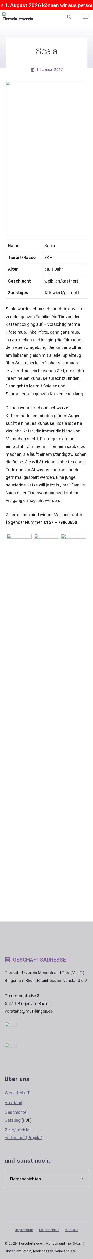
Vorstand (13, 1102)
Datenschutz (49, 1230)
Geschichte (15, 1112)
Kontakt (71, 1230)
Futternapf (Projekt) (23, 1137)
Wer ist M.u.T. (18, 1092)
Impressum (24, 1230)
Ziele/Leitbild (17, 1130)
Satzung (13, 1120)
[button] (69, 17)
